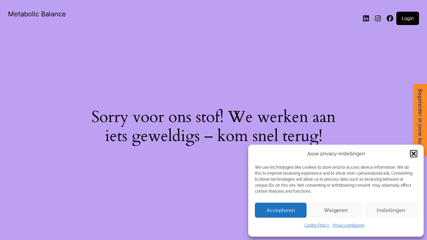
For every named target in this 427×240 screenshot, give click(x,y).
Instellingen (391, 210)
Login (408, 18)
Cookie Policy (316, 225)
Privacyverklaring (348, 225)
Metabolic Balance (37, 14)
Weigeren (336, 210)
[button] (413, 153)
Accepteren (281, 210)
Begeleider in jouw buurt (420, 120)
